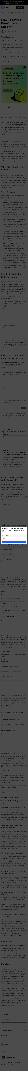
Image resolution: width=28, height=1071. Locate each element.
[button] (14, 538)
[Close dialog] (26, 527)
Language (6, 535)
